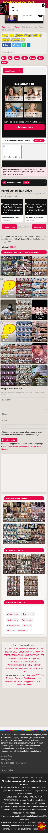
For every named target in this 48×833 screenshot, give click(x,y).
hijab (28, 614)
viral (12, 614)
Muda (17, 58)
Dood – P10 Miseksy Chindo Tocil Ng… (24, 381)
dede (12, 620)
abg (10, 630)
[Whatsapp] (24, 45)
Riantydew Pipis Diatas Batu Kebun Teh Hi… (8, 271)
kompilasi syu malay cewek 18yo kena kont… (10, 517)
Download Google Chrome (26, 678)
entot (27, 625)
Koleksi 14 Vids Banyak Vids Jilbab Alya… (40, 360)
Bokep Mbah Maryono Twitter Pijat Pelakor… (40, 315)
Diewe (32, 58)
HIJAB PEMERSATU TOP (33, 655)
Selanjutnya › (39, 226)
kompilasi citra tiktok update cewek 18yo (24, 539)
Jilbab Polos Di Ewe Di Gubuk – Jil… (24, 272)
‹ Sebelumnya (9, 226)
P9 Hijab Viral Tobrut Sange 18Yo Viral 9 (23, 294)
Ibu (10, 58)
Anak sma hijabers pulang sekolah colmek (8, 315)
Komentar (36, 163)
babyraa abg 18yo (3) (10, 541)
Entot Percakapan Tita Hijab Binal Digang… (10, 568)
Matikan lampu (21, 163)
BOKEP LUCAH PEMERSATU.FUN (20, 648)
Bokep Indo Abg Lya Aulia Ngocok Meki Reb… (39, 293)
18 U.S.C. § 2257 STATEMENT (14, 762)
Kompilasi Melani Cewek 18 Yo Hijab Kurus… (24, 516)
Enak (40, 58)
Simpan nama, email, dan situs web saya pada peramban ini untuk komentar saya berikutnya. (21, 433)
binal (26, 620)
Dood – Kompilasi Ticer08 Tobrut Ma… (40, 337)
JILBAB (13, 247)
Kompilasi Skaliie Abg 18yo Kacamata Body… (23, 568)
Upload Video (6, 756)
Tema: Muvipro (36, 777)
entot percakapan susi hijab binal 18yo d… (13, 590)
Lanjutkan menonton (24, 127)
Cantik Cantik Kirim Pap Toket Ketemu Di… (8, 293)
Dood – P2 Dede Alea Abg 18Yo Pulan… (40, 272)
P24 (3, 58)
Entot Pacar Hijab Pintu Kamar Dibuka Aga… (40, 381)
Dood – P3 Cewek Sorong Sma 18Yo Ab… (8, 381)
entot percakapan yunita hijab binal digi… (38, 569)
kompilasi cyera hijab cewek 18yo (38, 518)
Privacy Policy (7, 759)
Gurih (4, 62)
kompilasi (13, 625)
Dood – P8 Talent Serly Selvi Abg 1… (24, 360)
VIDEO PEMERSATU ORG (23, 651)
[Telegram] (28, 45)
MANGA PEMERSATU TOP (21, 658)
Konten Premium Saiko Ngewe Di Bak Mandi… (24, 315)
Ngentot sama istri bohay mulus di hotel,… (8, 359)
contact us (42, 816)
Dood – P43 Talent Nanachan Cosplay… (24, 337)
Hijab (24, 58)
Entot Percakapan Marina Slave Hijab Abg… (31, 591)
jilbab (22, 630)
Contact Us (5, 766)
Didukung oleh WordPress (17, 777)
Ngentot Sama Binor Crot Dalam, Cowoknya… (8, 337)
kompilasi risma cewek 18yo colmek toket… (38, 538)
